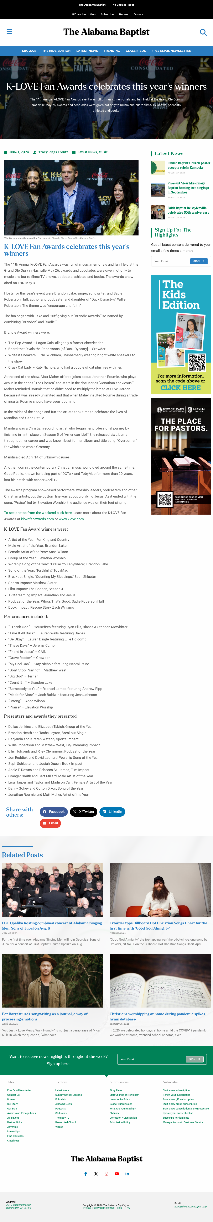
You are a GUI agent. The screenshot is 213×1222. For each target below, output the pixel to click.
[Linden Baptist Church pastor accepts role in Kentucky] (158, 168)
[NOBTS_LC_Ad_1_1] (181, 456)
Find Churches (15, 1136)
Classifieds (136, 50)
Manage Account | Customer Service (183, 1122)
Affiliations (13, 1117)
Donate (11, 1099)
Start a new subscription (176, 1090)
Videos (59, 1126)
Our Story (12, 1104)
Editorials (60, 1099)
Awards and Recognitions (21, 1113)
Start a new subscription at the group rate (186, 1108)
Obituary (114, 1113)
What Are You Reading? (123, 1108)
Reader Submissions (121, 1104)
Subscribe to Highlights (176, 1117)
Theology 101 (63, 1117)
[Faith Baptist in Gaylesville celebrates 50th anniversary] (158, 212)
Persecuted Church (66, 1122)
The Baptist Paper (122, 4)
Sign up (198, 261)
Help (120, 1208)
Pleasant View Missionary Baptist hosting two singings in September (188, 188)
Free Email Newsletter (171, 50)
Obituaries (61, 1113)
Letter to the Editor (120, 1099)
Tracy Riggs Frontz (53, 152)
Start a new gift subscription (178, 1099)
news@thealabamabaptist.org (191, 1206)
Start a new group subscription (180, 1104)
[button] (203, 32)
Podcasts (60, 1108)
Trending (112, 50)
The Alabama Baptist (92, 4)
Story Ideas (116, 1090)
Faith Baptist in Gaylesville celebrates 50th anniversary (188, 210)
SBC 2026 (29, 50)
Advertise (12, 1126)
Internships (13, 1131)
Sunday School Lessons (68, 1094)
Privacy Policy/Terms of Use (98, 1208)
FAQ (127, 1208)
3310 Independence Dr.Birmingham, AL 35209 (18, 1206)
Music (103, 152)
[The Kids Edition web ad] (181, 334)
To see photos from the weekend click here (38, 513)
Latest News (87, 50)
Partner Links (14, 1122)
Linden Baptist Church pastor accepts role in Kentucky (189, 165)
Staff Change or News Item (124, 1094)
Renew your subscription (177, 1094)
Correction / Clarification (123, 1117)
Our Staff (12, 1108)
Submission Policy (120, 1122)
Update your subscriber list (178, 1113)
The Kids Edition (56, 50)
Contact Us (13, 1094)
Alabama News (63, 1104)
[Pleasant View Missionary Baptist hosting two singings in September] (158, 190)
